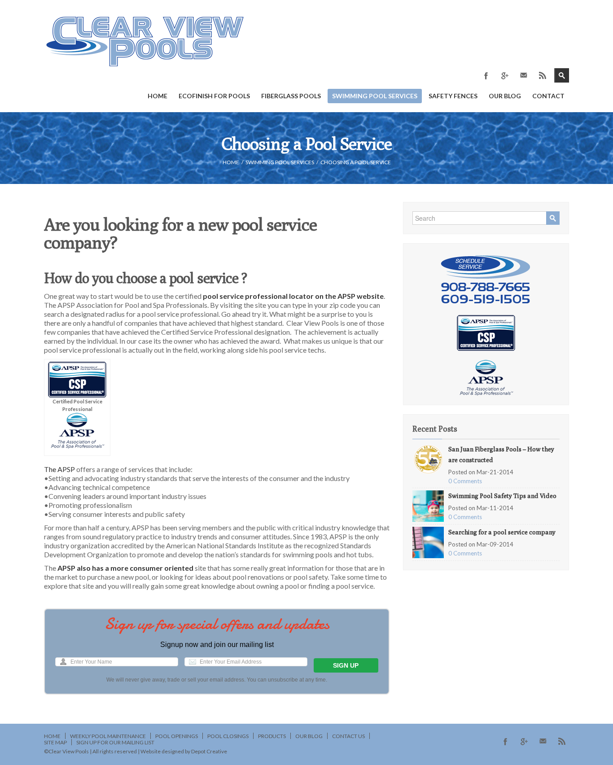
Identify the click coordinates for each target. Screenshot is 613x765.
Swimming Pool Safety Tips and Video (502, 495)
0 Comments (465, 481)
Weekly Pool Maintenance (108, 736)
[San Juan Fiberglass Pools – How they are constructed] (428, 458)
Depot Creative (209, 751)
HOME (231, 162)
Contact (548, 96)
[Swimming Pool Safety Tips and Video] (428, 505)
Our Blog (505, 96)
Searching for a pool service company (502, 532)
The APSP (60, 469)
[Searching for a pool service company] (428, 541)
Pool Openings (176, 736)
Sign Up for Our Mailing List (115, 742)
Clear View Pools (68, 751)
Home (157, 96)
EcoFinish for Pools (214, 96)
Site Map (55, 742)
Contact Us (348, 736)
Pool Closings (228, 736)
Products (272, 736)
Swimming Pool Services (374, 96)
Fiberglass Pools (291, 96)
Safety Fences (453, 96)
